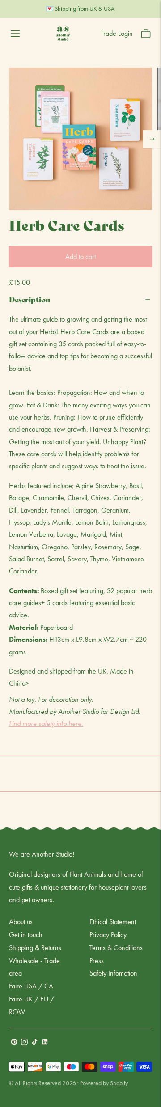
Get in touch (25, 934)
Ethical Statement (112, 921)
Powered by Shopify (104, 1083)
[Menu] (15, 33)
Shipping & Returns (35, 947)
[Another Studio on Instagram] (24, 1043)
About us (21, 921)
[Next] (152, 139)
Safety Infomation (113, 973)
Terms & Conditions (116, 947)
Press (96, 960)
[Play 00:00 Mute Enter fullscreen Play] (80, 139)
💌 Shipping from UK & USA (80, 8)
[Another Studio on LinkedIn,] (45, 1043)
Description (30, 299)
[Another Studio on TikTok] (34, 1043)
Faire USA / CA (31, 986)
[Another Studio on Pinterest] (14, 1043)
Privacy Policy (108, 934)
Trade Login (117, 33)
